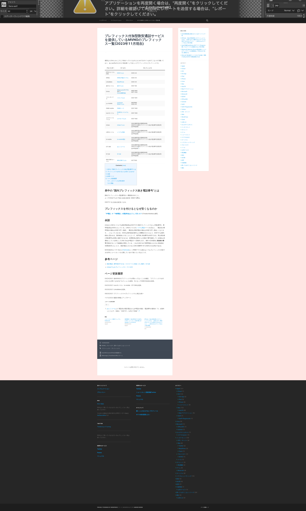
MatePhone (120, 82)
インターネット (186, 127)
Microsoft (184, 91)
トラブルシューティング (188, 142)
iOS (183, 71)
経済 (183, 160)
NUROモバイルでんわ (122, 113)
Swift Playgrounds (187, 107)
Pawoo (99, 452)
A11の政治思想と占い (143, 414)
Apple (183, 66)
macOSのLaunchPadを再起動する (111, 353)
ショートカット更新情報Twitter (146, 392)
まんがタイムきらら (187, 124)
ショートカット (186, 134)
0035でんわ (120, 104)
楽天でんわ (120, 86)
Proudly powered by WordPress (107, 507)
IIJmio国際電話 (121, 93)
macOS (184, 86)
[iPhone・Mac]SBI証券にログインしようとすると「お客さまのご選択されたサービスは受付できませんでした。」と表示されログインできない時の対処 (153, 322)
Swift (183, 104)
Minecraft (184, 94)
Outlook (184, 101)
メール (183, 147)
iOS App (184, 73)
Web (183, 114)
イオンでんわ (121, 98)
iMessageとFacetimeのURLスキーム (112, 355)
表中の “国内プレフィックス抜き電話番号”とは (121, 169)
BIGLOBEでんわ (121, 160)
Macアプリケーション (188, 89)
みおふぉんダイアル (123, 90)
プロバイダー (110, 345)
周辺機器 (184, 152)
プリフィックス (106, 348)
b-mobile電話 (121, 139)
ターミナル (185, 140)
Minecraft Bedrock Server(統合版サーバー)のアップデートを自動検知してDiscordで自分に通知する (194, 51)
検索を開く (207, 20)
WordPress (185, 117)
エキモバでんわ (121, 118)
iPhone (184, 79)
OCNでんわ (120, 73)
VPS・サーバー (186, 112)
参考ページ (110, 176)
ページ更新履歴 (111, 178)
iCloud (183, 68)
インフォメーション (116, 20)
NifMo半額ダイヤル (122, 78)
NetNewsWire (101, 415)
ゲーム (183, 132)
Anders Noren (138, 507)
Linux (183, 81)
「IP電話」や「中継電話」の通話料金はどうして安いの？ (123, 213)
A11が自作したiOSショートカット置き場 (148, 20)
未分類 (183, 157)
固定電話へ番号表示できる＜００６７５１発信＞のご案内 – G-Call (128, 264)
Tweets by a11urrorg (104, 426)
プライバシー (129, 20)
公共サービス (185, 150)
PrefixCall (126, 250)
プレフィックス (115, 348)
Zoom (183, 119)
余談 (108, 174)
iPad (183, 76)
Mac (183, 84)
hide (124, 165)
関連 (110, 183)
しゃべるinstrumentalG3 (153, 7)
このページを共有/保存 (116, 181)
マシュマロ (100, 456)
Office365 (185, 99)
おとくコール (121, 146)
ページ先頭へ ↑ (205, 507)
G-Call (119, 154)
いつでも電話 (121, 132)
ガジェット (185, 129)
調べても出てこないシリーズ (122, 345)
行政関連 (184, 162)
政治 (183, 155)
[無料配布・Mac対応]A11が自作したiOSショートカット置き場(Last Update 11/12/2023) (133, 320)
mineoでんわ (121, 125)
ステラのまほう (186, 137)
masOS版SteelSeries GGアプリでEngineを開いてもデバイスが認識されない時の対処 (194, 46)
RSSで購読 (100, 404)
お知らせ (184, 122)
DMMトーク (120, 108)
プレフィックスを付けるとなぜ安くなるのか (120, 171)
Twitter (184, 109)
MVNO (104, 345)
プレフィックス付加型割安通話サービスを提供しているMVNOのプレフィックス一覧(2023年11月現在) (134, 40)
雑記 (183, 168)
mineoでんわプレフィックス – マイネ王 (120, 267)
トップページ (103, 20)
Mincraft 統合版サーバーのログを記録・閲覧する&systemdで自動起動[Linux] (194, 56)
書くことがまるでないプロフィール (147, 411)
